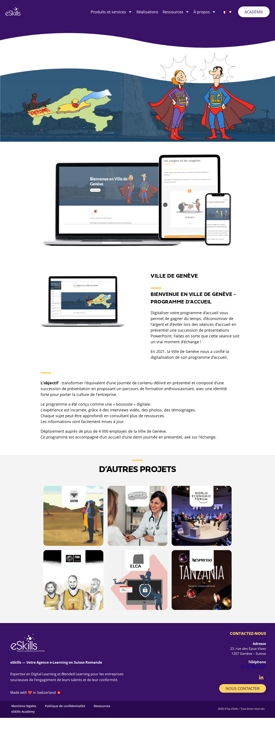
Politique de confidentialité (65, 706)
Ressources (173, 11)
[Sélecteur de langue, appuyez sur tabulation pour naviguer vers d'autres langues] (227, 12)
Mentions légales (23, 706)
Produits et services (108, 11)
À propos (202, 11)
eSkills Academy (23, 711)
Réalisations (147, 11)
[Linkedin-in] (261, 677)
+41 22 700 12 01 (252, 667)
